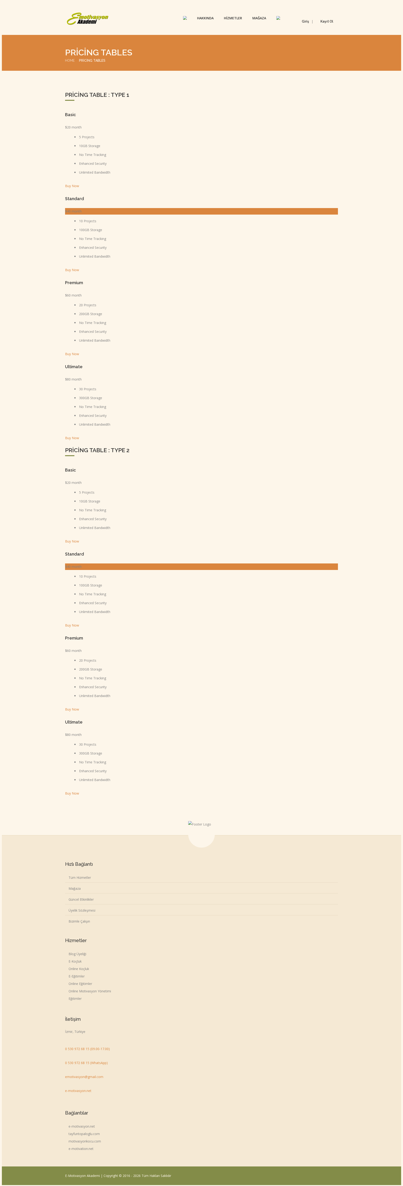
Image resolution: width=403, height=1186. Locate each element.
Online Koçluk (79, 969)
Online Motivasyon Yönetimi (90, 991)
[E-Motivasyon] (87, 18)
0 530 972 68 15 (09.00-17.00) (87, 1049)
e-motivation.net (81, 1148)
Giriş (305, 21)
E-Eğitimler (77, 976)
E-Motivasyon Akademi (83, 1175)
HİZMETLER (233, 18)
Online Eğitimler (80, 983)
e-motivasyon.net (78, 1090)
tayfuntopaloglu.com (84, 1134)
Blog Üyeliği (77, 954)
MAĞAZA (259, 18)
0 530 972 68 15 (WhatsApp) (86, 1063)
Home (70, 60)
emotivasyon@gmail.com (84, 1077)
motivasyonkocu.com (85, 1141)
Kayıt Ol (326, 21)
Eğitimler (75, 998)
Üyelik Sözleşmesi (82, 910)
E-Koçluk (75, 961)
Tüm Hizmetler (80, 877)
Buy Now (72, 186)
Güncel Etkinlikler (81, 899)
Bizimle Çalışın (79, 921)
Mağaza (75, 888)
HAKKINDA (205, 18)
